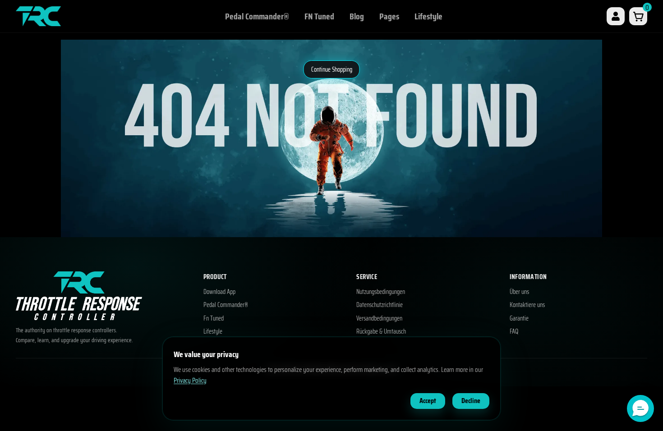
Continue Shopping (331, 69)
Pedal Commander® (257, 16)
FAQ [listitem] (514, 331)
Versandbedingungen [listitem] (379, 318)
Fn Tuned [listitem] (213, 318)
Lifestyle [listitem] (212, 331)
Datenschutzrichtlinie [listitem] (379, 305)
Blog (357, 16)
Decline (470, 400)
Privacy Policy (190, 380)
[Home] (38, 16)
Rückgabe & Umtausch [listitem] (381, 331)
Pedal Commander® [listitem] (225, 305)
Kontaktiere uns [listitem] (527, 305)
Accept (427, 400)
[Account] (616, 16)
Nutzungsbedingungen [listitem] (380, 292)
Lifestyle (428, 16)
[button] (640, 408)
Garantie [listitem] (519, 318)
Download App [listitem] (219, 292)
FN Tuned (319, 16)
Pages (389, 16)
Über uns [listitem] (519, 292)
